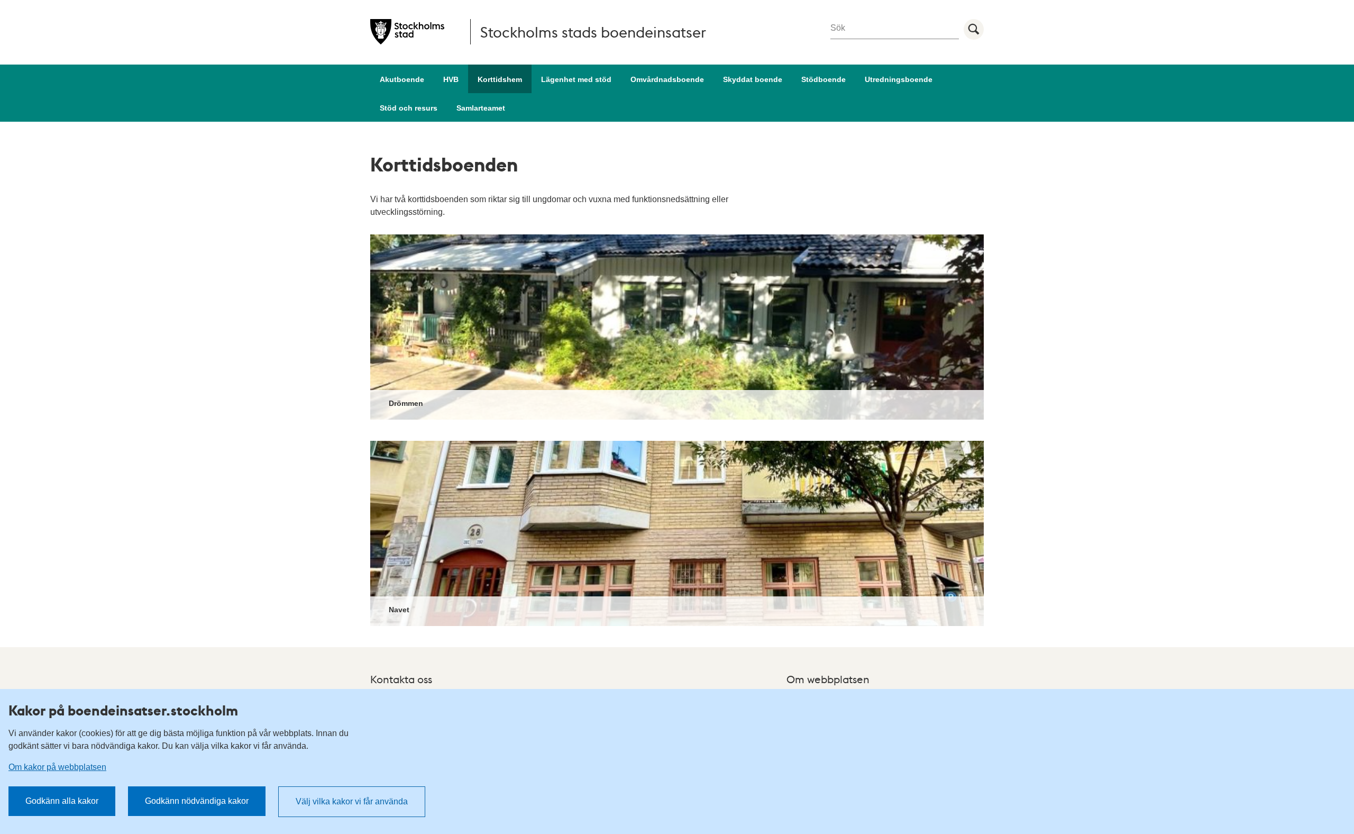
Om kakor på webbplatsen (57, 767)
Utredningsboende (898, 79)
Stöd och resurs (408, 108)
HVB (451, 79)
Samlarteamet (480, 108)
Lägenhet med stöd (576, 79)
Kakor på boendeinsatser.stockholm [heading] (123, 710)
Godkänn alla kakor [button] (61, 800)
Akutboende (402, 79)
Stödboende (823, 79)
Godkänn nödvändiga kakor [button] (197, 800)
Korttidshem (500, 79)
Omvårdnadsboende (667, 79)
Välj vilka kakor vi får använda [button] (352, 801)
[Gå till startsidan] (407, 31)
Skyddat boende (752, 79)
